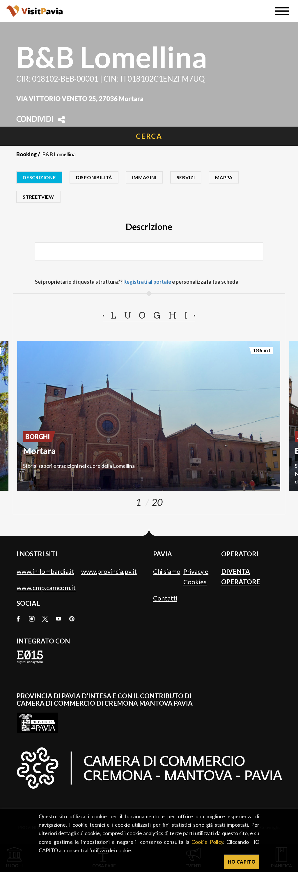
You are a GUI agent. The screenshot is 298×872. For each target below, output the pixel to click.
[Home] (34, 10)
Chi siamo (166, 571)
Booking (26, 154)
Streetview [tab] (38, 196)
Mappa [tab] (224, 177)
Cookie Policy (207, 842)
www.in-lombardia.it (45, 571)
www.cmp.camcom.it (46, 587)
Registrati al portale (147, 281)
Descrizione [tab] (39, 177)
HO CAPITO (242, 861)
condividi (35, 120)
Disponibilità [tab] (94, 177)
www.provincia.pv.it (109, 571)
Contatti (165, 598)
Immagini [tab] (144, 177)
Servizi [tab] (186, 177)
